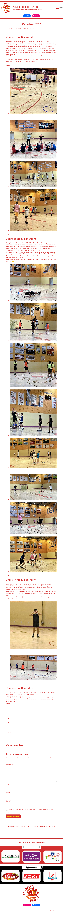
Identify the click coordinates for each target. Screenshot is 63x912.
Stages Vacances (30, 28)
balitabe (20, 28)
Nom (8, 784)
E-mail (8, 792)
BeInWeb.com (54, 911)
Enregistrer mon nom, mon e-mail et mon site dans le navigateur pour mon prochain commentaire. (30, 811)
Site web (8, 801)
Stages (9, 732)
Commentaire (10, 764)
